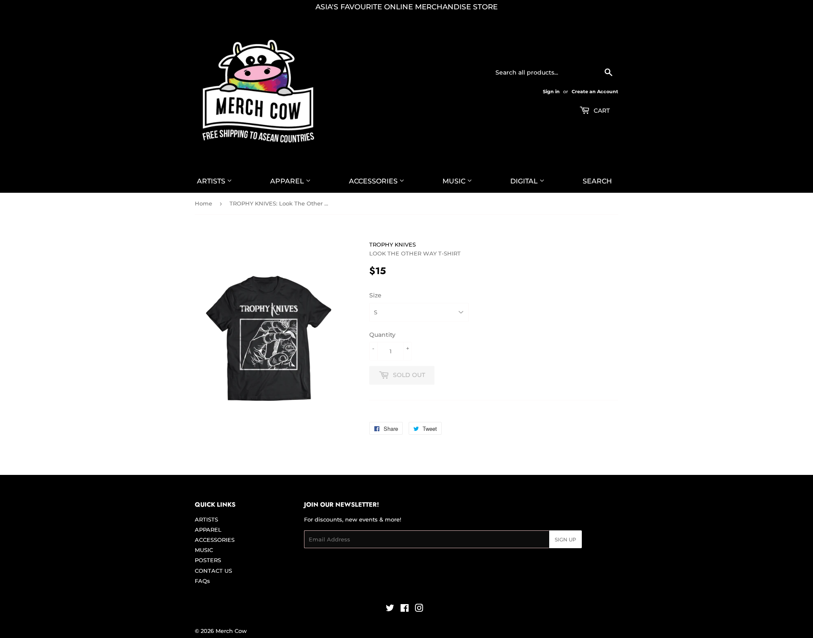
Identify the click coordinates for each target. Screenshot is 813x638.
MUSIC (454, 181)
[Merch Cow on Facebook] (404, 609)
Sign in (551, 91)
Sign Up (565, 539)
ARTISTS (212, 181)
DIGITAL (524, 181)
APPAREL (288, 181)
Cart (601, 110)
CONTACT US (213, 570)
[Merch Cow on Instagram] (419, 609)
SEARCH (597, 181)
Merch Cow (231, 630)
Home (203, 203)
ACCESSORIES (374, 181)
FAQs (202, 580)
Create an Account (595, 91)
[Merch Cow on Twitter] (390, 609)
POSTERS (208, 560)
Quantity (382, 334)
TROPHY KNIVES (392, 244)
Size (375, 295)
